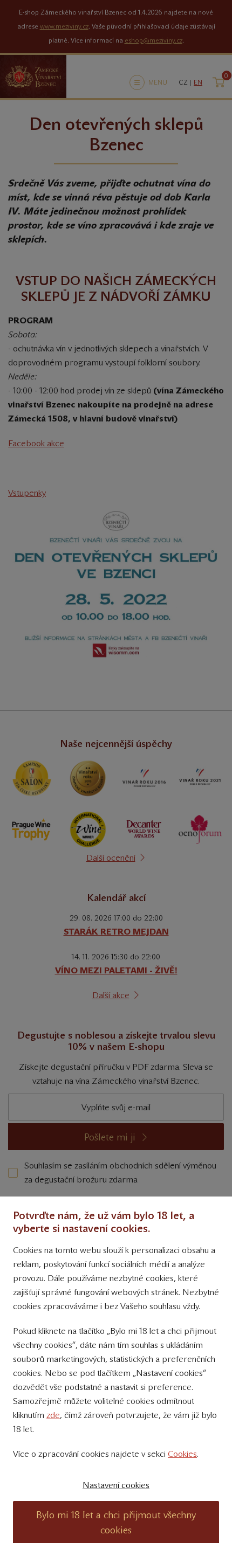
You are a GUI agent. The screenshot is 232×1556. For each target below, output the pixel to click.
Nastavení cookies (116, 1485)
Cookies (182, 1454)
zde (53, 1415)
